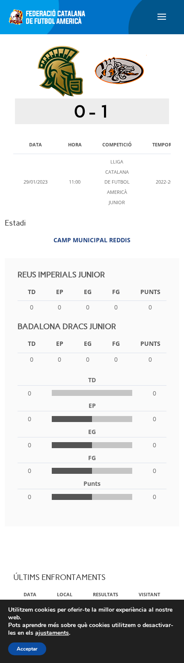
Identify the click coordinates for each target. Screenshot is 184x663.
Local (64, 594)
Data (30, 594)
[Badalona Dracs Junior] (119, 70)
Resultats (105, 594)
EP (59, 292)
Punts (150, 292)
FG (116, 292)
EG (88, 292)
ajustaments (52, 633)
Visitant (149, 594)
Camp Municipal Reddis (92, 240)
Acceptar (27, 648)
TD (32, 292)
